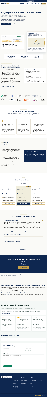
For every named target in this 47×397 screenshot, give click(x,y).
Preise (32, 3)
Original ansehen (8, 329)
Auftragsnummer (6, 348)
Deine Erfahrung (5, 353)
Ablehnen (43, 395)
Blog (38, 3)
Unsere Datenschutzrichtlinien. (39, 49)
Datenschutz (41, 379)
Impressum (40, 377)
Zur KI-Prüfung (23, 377)
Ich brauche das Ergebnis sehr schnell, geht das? (12, 244)
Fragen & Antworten (33, 380)
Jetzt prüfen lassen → (6, 167)
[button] (36, 42)
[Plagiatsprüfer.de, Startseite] (6, 3)
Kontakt (31, 383)
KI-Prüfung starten (38, 203)
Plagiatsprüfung (29, 111)
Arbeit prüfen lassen (23, 267)
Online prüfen (15, 383)
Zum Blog (31, 386)
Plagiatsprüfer (22, 3)
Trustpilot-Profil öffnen (6, 313)
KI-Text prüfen (23, 379)
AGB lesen (40, 380)
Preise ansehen (16, 23)
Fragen (35, 3)
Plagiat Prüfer (6, 294)
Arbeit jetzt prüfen (6, 23)
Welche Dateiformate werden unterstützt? (11, 238)
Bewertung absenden (7, 365)
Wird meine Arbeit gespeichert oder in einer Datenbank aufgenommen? (17, 231)
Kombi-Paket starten (23, 203)
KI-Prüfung (27, 3)
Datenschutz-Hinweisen (4, 395)
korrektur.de (4, 386)
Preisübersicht (32, 379)
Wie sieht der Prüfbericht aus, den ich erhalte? (12, 234)
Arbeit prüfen (43, 3)
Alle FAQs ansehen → (23, 249)
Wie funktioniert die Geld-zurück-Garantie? (12, 241)
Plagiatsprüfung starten (9, 203)
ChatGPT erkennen (24, 380)
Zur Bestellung (32, 377)
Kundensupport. (30, 50)
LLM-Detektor (23, 383)
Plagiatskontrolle (15, 386)
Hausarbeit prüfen (15, 380)
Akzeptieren (38, 395)
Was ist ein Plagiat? (15, 387)
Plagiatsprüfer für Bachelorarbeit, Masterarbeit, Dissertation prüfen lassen (14, 292)
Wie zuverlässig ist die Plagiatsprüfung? (11, 220)
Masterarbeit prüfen (16, 379)
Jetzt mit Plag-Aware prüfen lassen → (8, 86)
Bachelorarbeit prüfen (16, 377)
